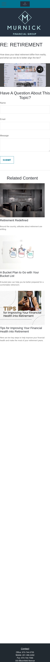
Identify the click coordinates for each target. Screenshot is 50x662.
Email (2, 119)
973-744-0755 (28, 652)
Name (3, 102)
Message (4, 135)
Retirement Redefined (14, 220)
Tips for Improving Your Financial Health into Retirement (21, 329)
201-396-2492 (28, 655)
